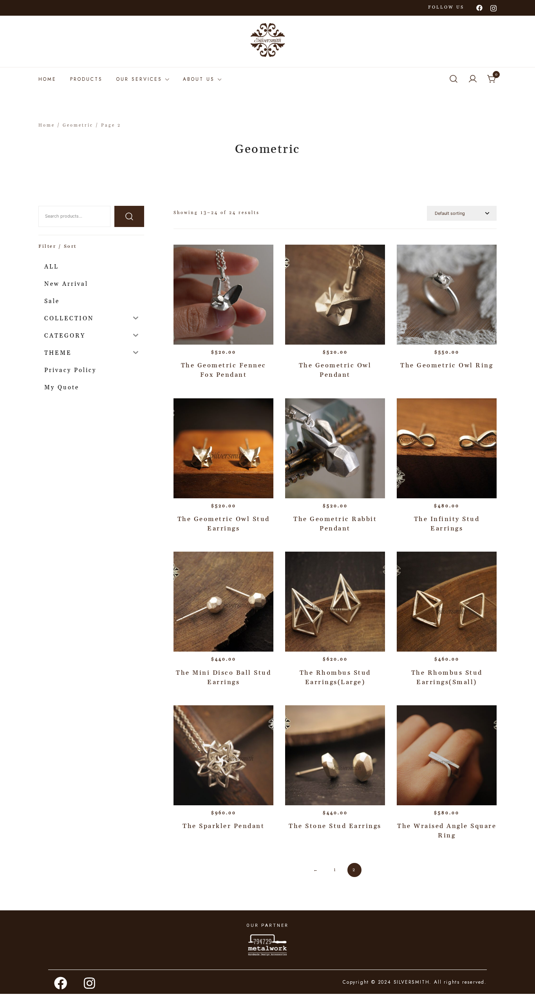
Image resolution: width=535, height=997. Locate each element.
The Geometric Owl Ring (446, 365)
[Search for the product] (129, 216)
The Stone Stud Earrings (335, 826)
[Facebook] (61, 983)
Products (86, 79)
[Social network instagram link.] (493, 7)
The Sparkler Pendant (223, 826)
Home (47, 79)
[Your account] (472, 79)
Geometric (78, 125)
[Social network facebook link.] (479, 7)
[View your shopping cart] (492, 79)
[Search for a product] (453, 79)
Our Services (139, 79)
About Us (199, 79)
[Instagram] (90, 983)
